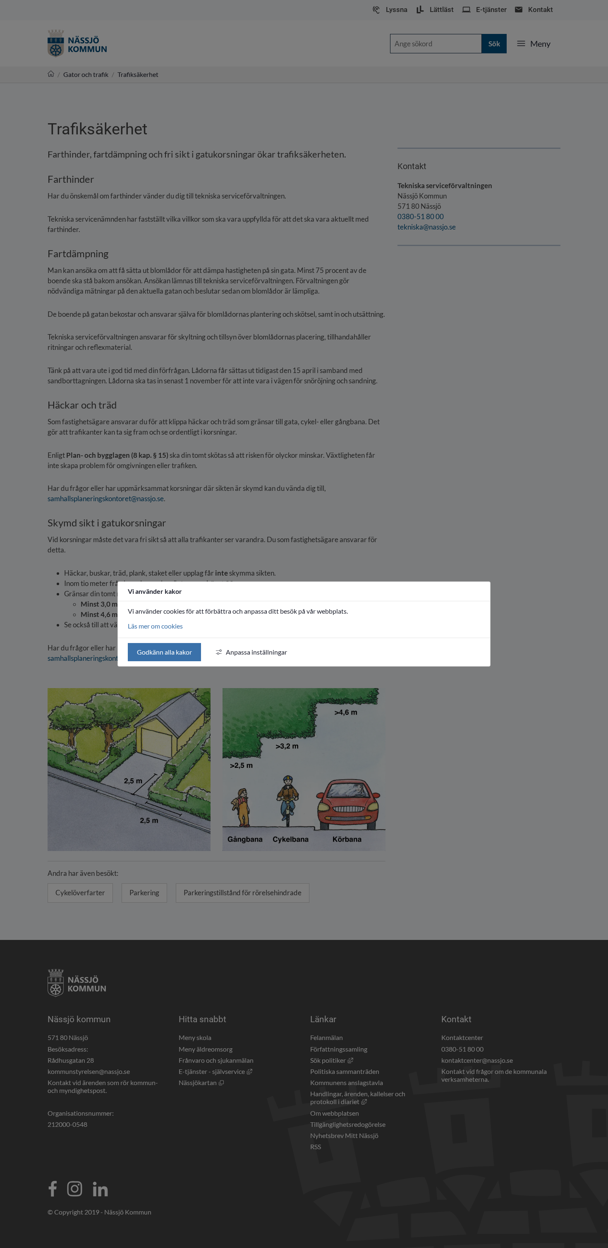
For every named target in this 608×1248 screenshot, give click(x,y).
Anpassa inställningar (256, 652)
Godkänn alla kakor (164, 652)
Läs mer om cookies (155, 626)
